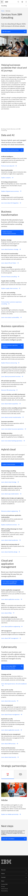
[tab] (7, 774)
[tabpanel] (14, 798)
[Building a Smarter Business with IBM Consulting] (14, 122)
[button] (22, 2)
